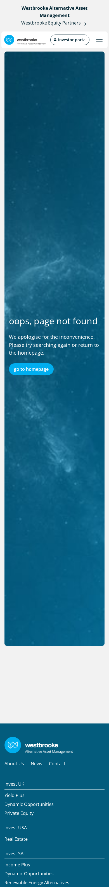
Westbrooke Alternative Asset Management (54, 11)
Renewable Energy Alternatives (36, 882)
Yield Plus (14, 795)
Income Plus (17, 865)
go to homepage (31, 369)
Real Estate (16, 839)
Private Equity (19, 813)
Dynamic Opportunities (29, 804)
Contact (57, 764)
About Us (14, 764)
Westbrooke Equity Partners (51, 23)
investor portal (72, 39)
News (36, 764)
